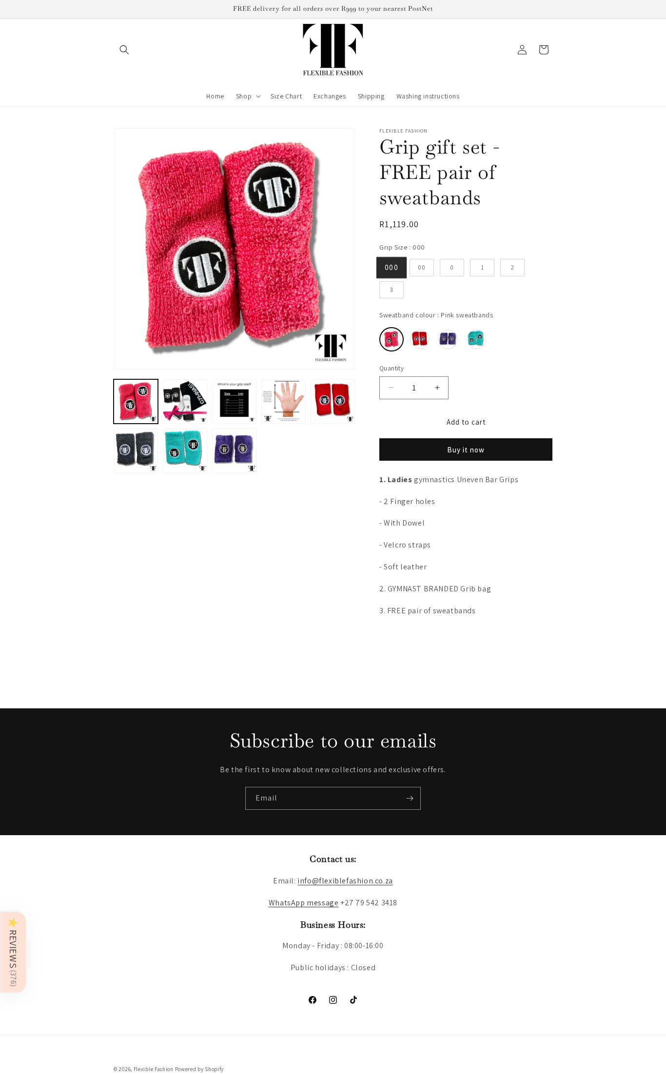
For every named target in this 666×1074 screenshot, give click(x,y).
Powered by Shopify (199, 1069)
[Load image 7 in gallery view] (185, 451)
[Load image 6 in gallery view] (136, 451)
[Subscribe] (409, 798)
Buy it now (466, 449)
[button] (124, 49)
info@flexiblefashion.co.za (345, 881)
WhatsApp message (304, 903)
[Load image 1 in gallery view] (136, 401)
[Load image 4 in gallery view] (283, 401)
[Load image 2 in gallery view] (185, 401)
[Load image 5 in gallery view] (333, 401)
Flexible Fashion (154, 1069)
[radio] (391, 267)
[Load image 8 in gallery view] (234, 451)
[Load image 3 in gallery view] (234, 401)
